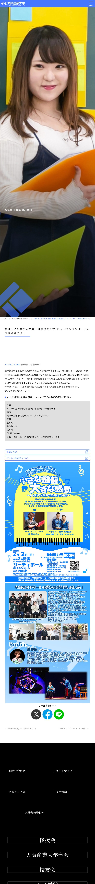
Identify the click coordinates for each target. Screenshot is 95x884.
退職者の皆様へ (35, 812)
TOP (5, 318)
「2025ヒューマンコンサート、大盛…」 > (74, 728)
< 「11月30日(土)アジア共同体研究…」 (20, 728)
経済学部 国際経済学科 (20, 318)
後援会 (47, 840)
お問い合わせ (16, 770)
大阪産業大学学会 (47, 855)
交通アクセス (16, 791)
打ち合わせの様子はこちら (18, 458)
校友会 (47, 870)
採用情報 (61, 791)
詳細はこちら (12, 452)
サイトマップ (64, 770)
